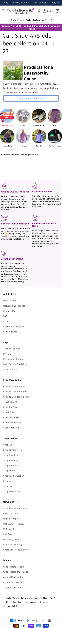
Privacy (7, 353)
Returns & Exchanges (14, 305)
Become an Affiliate (13, 326)
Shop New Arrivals (12, 491)
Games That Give (12, 422)
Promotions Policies (13, 358)
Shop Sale (8, 485)
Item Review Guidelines (15, 364)
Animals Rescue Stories (15, 508)
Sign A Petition (11, 427)
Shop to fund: (25, 20)
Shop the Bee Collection (31, 98)
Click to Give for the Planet (17, 396)
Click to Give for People (15, 391)
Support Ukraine (12, 587)
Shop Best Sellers (12, 449)
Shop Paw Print (11, 455)
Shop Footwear (11, 465)
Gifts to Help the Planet (15, 571)
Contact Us (9, 310)
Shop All (7, 444)
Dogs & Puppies (11, 518)
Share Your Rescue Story (15, 549)
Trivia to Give (10, 401)
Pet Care (7, 534)
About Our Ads (10, 369)
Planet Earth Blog (12, 544)
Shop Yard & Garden (13, 475)
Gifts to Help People (13, 566)
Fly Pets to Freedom (14, 582)
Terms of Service (12, 348)
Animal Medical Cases (14, 576)
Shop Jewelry (10, 480)
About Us (7, 321)
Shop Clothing (10, 460)
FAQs (5, 316)
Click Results (10, 331)
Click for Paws (10, 406)
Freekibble (9, 412)
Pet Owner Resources (14, 523)
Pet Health (9, 528)
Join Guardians (20, 2)
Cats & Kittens (10, 513)
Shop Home (9, 470)
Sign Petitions (40, 2)
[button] (39, 11)
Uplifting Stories (11, 539)
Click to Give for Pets (14, 386)
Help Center (9, 300)
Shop (5, 2)
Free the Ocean (11, 417)
